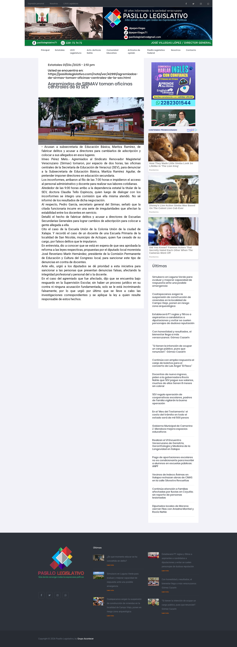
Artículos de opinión (134, 51)
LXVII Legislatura (71, 3)
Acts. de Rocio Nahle (94, 51)
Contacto (191, 50)
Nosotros (54, 3)
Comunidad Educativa (112, 51)
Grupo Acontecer (85, 638)
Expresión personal (36, 3)
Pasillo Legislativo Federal (156, 51)
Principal (45, 50)
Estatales (60, 50)
